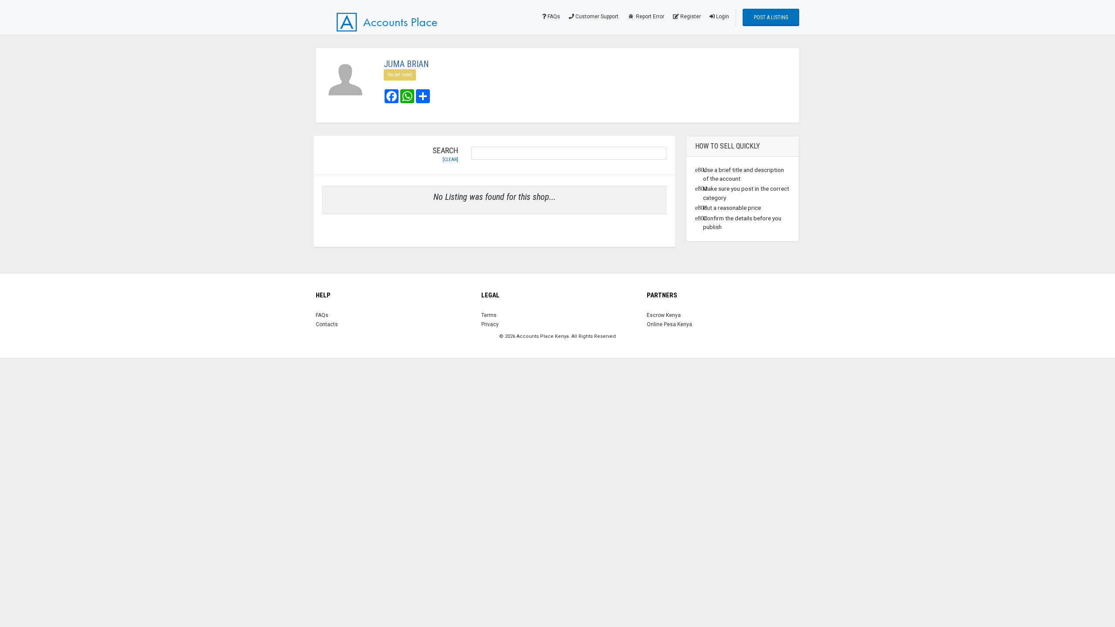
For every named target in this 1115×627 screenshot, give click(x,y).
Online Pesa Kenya (669, 324)
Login (722, 16)
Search (445, 154)
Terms (489, 315)
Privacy (490, 324)
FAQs (553, 16)
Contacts (327, 324)
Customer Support (596, 16)
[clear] (450, 159)
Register (690, 16)
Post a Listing (771, 17)
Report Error (649, 16)
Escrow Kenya (664, 315)
